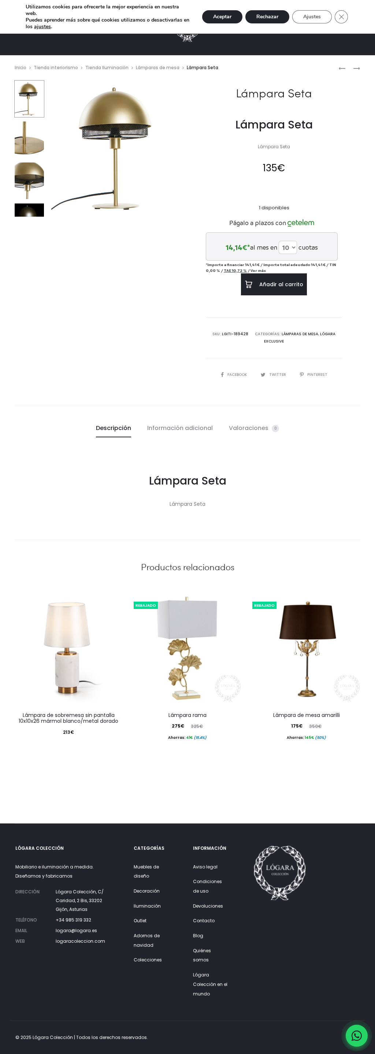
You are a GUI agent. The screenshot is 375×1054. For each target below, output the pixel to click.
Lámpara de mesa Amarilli (306, 715)
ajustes (42, 26)
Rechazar (267, 16)
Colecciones (148, 960)
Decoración (147, 891)
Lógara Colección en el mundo (210, 984)
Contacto (204, 920)
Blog (198, 935)
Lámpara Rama (187, 715)
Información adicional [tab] (180, 428)
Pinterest (317, 374)
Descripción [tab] (113, 428)
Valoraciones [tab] (253, 428)
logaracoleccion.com (80, 941)
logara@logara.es (76, 930)
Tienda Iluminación (107, 67)
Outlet (140, 920)
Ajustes (312, 16)
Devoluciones (208, 906)
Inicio (20, 67)
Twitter (278, 374)
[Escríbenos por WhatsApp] (357, 1036)
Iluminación (147, 906)
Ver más (258, 270)
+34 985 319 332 (73, 920)
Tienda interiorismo (56, 67)
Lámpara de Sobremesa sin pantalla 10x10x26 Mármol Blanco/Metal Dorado (68, 718)
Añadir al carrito (280, 284)
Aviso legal (205, 867)
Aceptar (222, 16)
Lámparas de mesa (157, 67)
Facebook (237, 374)
